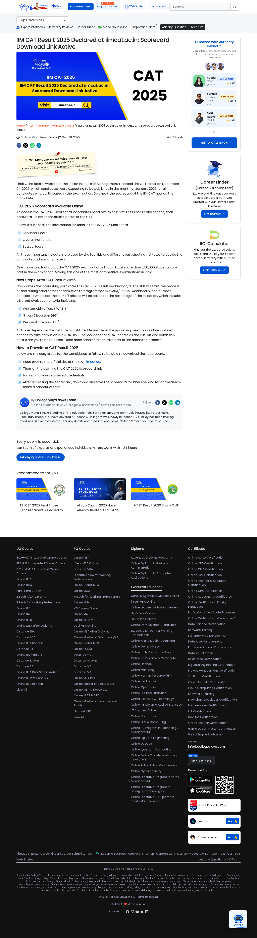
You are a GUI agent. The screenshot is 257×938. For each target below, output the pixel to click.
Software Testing (200, 630)
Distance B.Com (27, 661)
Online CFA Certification (205, 563)
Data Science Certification (206, 624)
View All (21, 690)
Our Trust (218, 854)
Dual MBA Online (85, 626)
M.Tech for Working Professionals (97, 597)
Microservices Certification (207, 705)
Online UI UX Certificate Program (153, 652)
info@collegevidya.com (206, 746)
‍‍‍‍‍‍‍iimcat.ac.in (94, 361)
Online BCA (24, 585)
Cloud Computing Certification (210, 688)
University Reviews (60, 27)
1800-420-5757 (201, 761)
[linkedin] (38, 145)
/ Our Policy (147, 868)
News (34, 854)
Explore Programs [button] (80, 6)
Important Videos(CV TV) (192, 854)
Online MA (81, 614)
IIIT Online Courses (144, 619)
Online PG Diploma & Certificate (153, 658)
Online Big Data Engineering (150, 738)
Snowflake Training (201, 694)
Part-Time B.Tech (28, 591)
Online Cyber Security (146, 771)
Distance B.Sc (25, 666)
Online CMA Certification (205, 569)
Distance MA (82, 672)
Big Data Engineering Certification (211, 665)
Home (20, 126)
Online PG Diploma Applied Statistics (156, 705)
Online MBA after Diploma (34, 626)
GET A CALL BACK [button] (214, 143)
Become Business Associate (120, 854)
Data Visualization (200, 653)
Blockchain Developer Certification (212, 700)
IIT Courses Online (143, 710)
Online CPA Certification (205, 591)
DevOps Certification (203, 717)
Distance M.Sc (83, 666)
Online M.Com (84, 620)
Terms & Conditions (114, 868)
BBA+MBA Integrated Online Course (40, 563)
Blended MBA (83, 711)
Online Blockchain (143, 716)
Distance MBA (83, 569)
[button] (56, 164)
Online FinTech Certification (207, 723)
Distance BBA (25, 631)
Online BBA (23, 579)
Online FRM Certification (205, 575)
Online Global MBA (86, 585)
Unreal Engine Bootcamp (205, 734)
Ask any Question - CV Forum (182, 27)
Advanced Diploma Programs (151, 558)
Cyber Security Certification (207, 682)
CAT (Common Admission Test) (51, 126)
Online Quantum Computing (151, 749)
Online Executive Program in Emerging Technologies (150, 789)
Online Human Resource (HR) (151, 676)
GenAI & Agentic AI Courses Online (155, 596)
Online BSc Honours (30, 684)
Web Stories (136, 6)
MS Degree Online (86, 608)
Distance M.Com (85, 661)
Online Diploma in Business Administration (149, 565)
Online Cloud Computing (148, 722)
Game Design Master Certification (212, 729)
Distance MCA (83, 655)
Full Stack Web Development (208, 636)
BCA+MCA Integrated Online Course (41, 558)
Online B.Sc (24, 620)
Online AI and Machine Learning (153, 641)
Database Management (205, 641)
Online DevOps (141, 744)
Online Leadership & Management (155, 607)
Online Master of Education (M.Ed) (98, 637)
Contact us (164, 854)
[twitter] (25, 145)
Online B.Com (26, 608)
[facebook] (18, 145)
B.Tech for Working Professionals (39, 602)
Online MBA (81, 558)
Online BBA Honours (30, 643)
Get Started (212, 214)
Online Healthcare (143, 681)
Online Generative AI (145, 646)
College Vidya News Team (38, 137)
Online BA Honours (29, 655)
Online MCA (82, 591)
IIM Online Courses (144, 613)
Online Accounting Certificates (210, 597)
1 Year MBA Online (86, 563)
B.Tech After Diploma (31, 597)
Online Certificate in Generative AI (212, 618)
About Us (22, 854)
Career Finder (158, 6)
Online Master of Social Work (94, 684)
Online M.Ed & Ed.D (86, 695)
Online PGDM (83, 649)
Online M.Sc (82, 602)
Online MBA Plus (85, 678)
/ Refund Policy (133, 868)
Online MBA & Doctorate (91, 690)
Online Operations (143, 687)
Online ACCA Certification (206, 558)
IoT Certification (199, 711)
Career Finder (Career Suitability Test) (69, 854)
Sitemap (148, 854)
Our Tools (234, 854)
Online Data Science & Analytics (153, 625)
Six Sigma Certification (204, 676)
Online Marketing (143, 670)
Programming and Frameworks (209, 647)
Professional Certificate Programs (211, 612)
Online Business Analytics (148, 693)
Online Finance (141, 664)
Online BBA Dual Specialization (37, 672)
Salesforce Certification (204, 659)
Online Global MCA (87, 643)
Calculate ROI (212, 270)
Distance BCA (25, 637)
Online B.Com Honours (32, 678)
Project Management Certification (212, 671)
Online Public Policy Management (154, 765)
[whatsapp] (32, 145)
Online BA (23, 614)
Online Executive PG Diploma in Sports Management (152, 799)
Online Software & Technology (152, 699)
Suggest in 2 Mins (107, 5)
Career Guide (85, 27)
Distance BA (24, 649)
